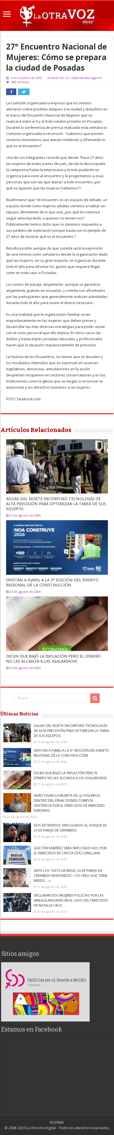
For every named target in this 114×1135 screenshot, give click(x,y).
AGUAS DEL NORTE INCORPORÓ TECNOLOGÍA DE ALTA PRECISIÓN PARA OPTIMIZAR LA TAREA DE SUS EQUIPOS (56, 503)
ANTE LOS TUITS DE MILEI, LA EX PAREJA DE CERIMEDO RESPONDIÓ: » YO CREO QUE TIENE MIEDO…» (70, 875)
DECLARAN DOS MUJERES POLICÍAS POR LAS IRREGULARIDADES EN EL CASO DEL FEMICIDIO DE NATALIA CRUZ (71, 900)
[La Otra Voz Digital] (57, 14)
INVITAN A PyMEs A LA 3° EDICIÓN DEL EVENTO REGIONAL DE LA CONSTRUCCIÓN (52, 583)
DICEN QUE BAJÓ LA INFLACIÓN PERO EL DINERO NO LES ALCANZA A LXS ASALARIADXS (53, 659)
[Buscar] (95, 698)
